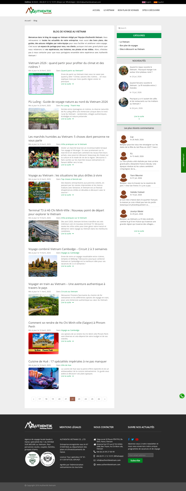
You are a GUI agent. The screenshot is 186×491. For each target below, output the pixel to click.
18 (46, 399)
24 (86, 399)
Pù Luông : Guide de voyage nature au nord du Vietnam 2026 (68, 102)
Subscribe (135, 460)
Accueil (96, 10)
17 (40, 399)
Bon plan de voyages (128, 10)
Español (160, 2)
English (148, 2)
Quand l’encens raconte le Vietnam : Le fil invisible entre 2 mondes (143, 85)
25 (92, 399)
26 (99, 399)
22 (72, 399)
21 (66, 399)
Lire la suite (66, 84)
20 (59, 399)
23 (79, 399)
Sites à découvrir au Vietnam (132, 49)
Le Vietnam (109, 10)
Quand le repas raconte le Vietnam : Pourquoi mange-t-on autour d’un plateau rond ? (143, 69)
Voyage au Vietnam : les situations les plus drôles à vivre (65, 175)
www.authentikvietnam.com (108, 464)
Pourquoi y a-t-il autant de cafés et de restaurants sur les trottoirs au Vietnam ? (144, 101)
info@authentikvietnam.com (90, 2)
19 (53, 399)
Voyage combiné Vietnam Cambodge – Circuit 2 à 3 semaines (67, 249)
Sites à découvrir (151, 10)
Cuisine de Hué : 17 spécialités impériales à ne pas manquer (67, 361)
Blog (35, 20)
